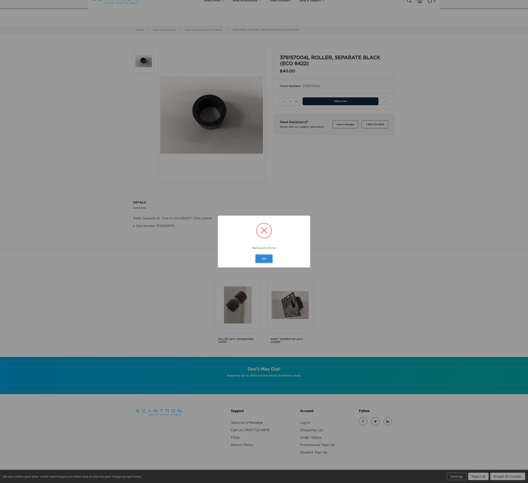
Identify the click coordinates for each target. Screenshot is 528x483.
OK (264, 259)
